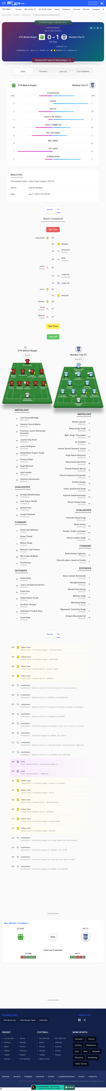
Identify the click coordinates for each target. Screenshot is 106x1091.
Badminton (91, 1045)
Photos (22, 1046)
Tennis (91, 1039)
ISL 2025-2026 (45, 9)
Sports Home (6, 15)
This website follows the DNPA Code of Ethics (36, 1081)
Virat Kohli (43, 1020)
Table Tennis (81, 1064)
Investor (51, 1076)
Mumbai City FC (77, 37)
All (58, 209)
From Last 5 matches (53, 950)
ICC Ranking (25, 1059)
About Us (17, 1076)
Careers (81, 1076)
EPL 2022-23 (60, 1038)
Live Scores (26, 15)
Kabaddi (96, 1051)
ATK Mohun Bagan (28, 37)
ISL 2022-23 (44, 1038)
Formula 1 (79, 1039)
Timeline (43, 71)
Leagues (96, 9)
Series (22, 1038)
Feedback (28, 1076)
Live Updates (83, 71)
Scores (19, 9)
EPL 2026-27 (30, 9)
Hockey (78, 1045)
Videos (7, 1051)
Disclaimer (40, 1076)
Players (23, 1055)
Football (6, 9)
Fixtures (76, 9)
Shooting (79, 1057)
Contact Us (92, 1076)
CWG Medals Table (27, 1020)
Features (66, 9)
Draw (53, 937)
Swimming (92, 1057)
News (57, 9)
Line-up (63, 71)
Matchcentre (44, 1059)
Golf (77, 1051)
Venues (7, 1059)
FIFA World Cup (10, 1020)
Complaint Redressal (66, 1076)
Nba (85, 1051)
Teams (7, 1055)
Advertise (6, 1076)
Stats (23, 71)
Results (86, 9)
